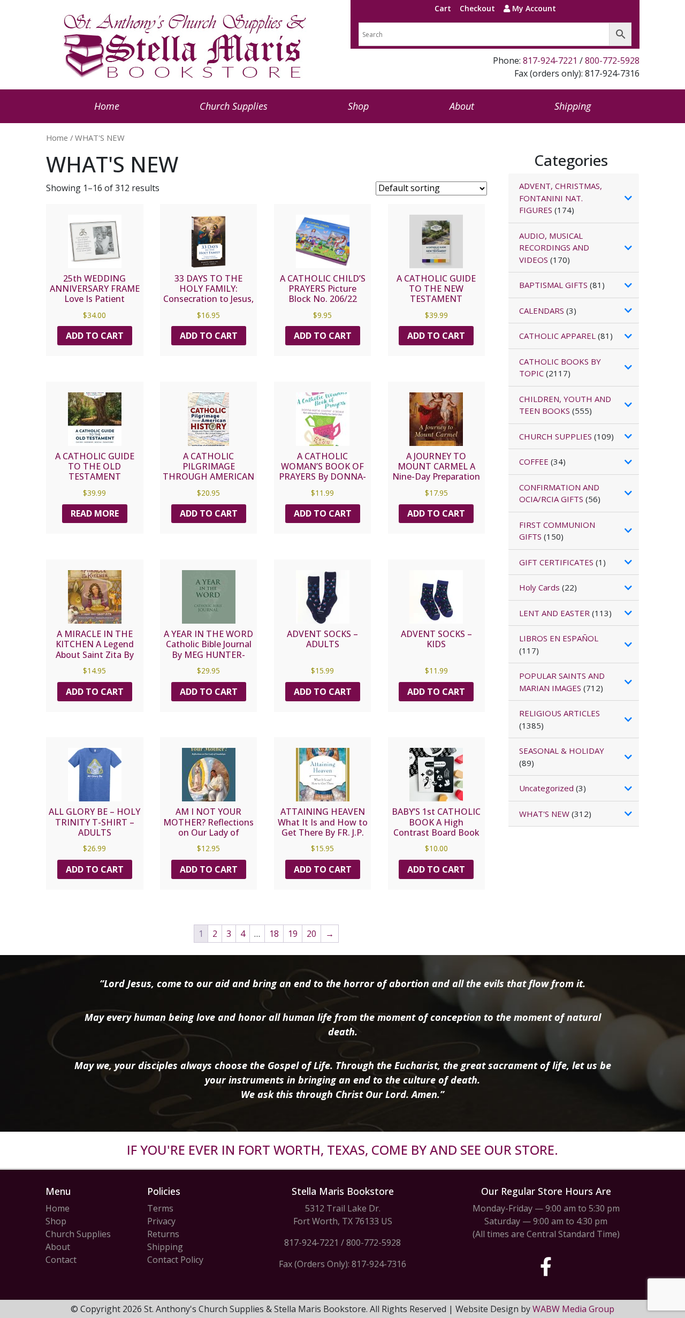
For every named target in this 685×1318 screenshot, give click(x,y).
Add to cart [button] (95, 336)
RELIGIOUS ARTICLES (559, 713)
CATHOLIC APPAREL (557, 335)
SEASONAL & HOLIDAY (561, 750)
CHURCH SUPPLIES (555, 436)
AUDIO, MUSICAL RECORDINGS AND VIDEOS (554, 247)
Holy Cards (539, 587)
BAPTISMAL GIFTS (553, 284)
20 (311, 934)
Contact (61, 1260)
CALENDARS (541, 310)
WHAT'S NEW (544, 813)
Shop (358, 106)
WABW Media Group (573, 1309)
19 (293, 934)
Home (106, 106)
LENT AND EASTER (554, 613)
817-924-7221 (550, 60)
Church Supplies (234, 106)
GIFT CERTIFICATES (556, 562)
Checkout (477, 8)
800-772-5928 (612, 60)
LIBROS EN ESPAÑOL (558, 638)
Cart (443, 8)
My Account (533, 8)
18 (274, 934)
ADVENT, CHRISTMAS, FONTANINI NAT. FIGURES (560, 197)
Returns (163, 1234)
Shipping (572, 106)
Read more (95, 513)
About (462, 106)
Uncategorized (546, 788)
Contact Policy (175, 1260)
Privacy (161, 1221)
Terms (160, 1208)
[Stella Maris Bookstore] (186, 44)
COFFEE (534, 461)
